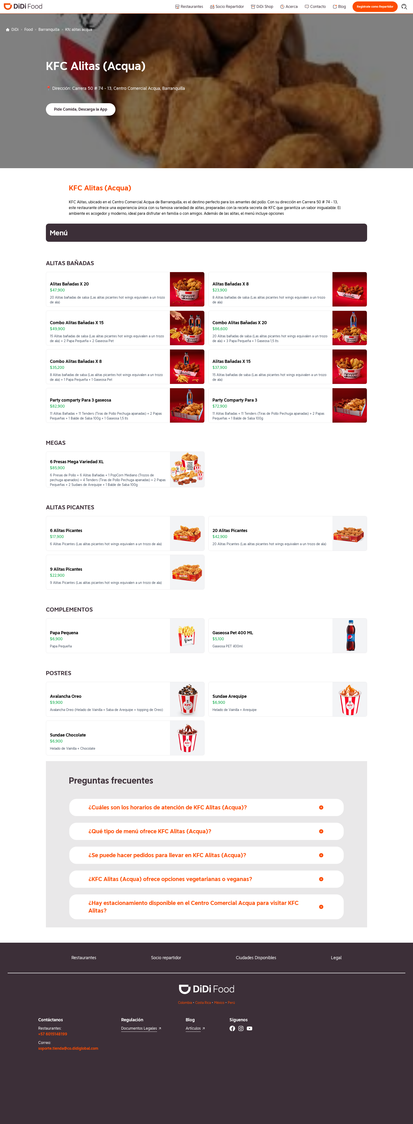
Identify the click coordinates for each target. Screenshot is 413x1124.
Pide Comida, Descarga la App (80, 109)
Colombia (185, 1003)
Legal (336, 957)
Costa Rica (203, 1003)
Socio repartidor (166, 957)
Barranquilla (49, 29)
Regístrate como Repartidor (375, 6)
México (219, 1003)
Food (28, 29)
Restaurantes (83, 957)
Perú (231, 1003)
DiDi (15, 29)
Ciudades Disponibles (256, 957)
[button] (375, 6)
